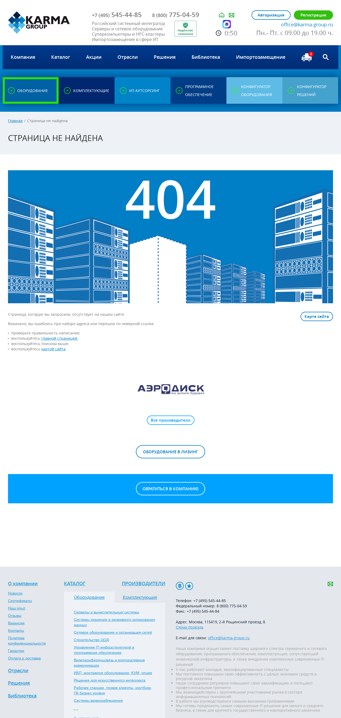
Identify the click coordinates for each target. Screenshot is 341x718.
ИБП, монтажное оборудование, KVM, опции (113, 673)
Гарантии (16, 651)
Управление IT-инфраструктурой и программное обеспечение (104, 650)
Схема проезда (189, 627)
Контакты (16, 630)
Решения (19, 683)
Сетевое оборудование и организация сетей (113, 632)
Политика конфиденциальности (27, 640)
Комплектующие (140, 597)
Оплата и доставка (24, 658)
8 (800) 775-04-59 (232, 605)
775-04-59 (175, 14)
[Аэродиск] (170, 389)
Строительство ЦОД (91, 640)
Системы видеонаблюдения (98, 700)
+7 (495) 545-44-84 (203, 611)
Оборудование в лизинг (170, 452)
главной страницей (59, 338)
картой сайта (53, 348)
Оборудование (89, 597)
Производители (143, 584)
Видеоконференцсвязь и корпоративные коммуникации (109, 662)
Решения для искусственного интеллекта (109, 680)
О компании (23, 584)
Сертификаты (20, 601)
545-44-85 (117, 14)
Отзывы (14, 615)
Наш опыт (16, 608)
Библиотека (22, 696)
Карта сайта (317, 316)
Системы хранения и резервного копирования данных (114, 622)
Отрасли (18, 671)
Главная (15, 120)
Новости (15, 593)
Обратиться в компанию (170, 489)
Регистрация (313, 15)
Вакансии (16, 623)
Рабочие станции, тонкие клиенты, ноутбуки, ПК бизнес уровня (113, 690)
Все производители (170, 420)
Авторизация (271, 15)
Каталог (75, 584)
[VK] (180, 586)
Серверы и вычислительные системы (106, 612)
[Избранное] (189, 586)
